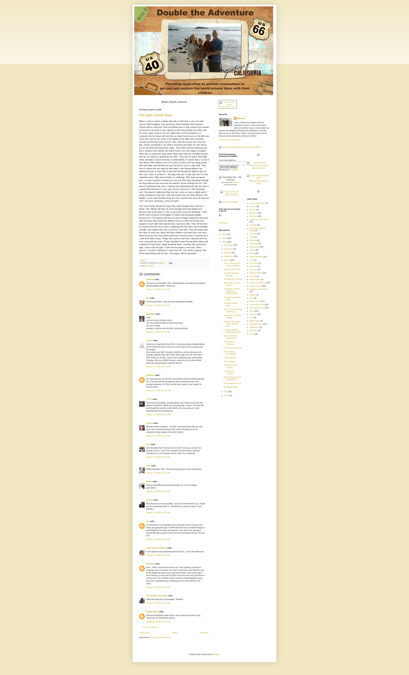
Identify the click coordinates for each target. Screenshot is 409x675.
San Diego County (257, 308)
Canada (252, 225)
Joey (251, 260)
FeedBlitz (234, 170)
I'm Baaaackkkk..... (231, 387)
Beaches (253, 216)
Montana (253, 266)
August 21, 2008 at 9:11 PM (158, 305)
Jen (148, 521)
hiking (252, 253)
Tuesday (149, 266)
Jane (148, 466)
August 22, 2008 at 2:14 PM (158, 603)
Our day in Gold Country (230, 366)
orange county (255, 286)
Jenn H (149, 340)
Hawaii (252, 250)
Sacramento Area (256, 304)
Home (174, 633)
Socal (251, 311)
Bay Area (253, 213)
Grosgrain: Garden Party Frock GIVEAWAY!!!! (232, 291)
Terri (148, 444)
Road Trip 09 (255, 301)
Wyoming (253, 331)
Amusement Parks (257, 203)
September (229, 256)
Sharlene (241, 118)
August (227, 260)
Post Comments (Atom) (161, 637)
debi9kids (150, 314)
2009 (224, 238)
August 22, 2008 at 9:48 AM (158, 539)
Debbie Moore (152, 612)
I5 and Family (229, 361)
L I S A (149, 399)
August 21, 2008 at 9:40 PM (158, 332)
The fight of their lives (155, 115)
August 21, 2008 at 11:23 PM (158, 414)
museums (253, 270)
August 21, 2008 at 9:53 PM (158, 366)
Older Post (203, 633)
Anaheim (236, 182)
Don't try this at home (233, 348)
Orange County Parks (258, 289)
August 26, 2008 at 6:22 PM (158, 622)
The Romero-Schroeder (157, 596)
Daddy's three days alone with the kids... (232, 323)
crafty (251, 237)
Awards (252, 210)
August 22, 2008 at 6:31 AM (158, 513)
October (227, 253)
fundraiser (253, 244)
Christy (149, 423)
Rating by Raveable (230, 195)
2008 (224, 242)
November (229, 249)
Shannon (150, 279)
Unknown (150, 375)
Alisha (149, 481)
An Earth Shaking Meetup (231, 274)
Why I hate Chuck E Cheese (232, 284)
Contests (253, 234)
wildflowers (254, 327)
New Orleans (255, 279)
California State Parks (258, 219)
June (226, 395)
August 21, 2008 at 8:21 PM (158, 289)
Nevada (252, 276)
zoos (251, 334)
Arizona (252, 206)
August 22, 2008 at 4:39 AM (158, 457)
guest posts (254, 247)
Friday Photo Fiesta (232, 269)
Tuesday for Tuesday (233, 279)
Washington (254, 321)
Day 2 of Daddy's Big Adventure (233, 310)
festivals (252, 240)
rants (251, 298)
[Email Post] (170, 263)
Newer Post (145, 633)
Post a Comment (150, 627)
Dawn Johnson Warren (156, 548)
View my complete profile (230, 140)
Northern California (257, 283)
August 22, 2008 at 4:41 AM (158, 473)
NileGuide (223, 223)
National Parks (255, 273)
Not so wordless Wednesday (231, 337)
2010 (224, 234)
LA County (253, 263)
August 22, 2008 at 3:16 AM (158, 436)
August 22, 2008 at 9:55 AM (158, 555)
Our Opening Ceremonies (230, 353)
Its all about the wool (232, 383)
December (229, 245)
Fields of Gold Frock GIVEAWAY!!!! (232, 378)
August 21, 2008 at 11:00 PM (158, 390)
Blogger (216, 654)
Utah (251, 318)
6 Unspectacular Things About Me (232, 331)
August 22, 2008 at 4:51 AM (158, 491)
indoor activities (256, 257)
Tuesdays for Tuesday (229, 343)
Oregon (252, 295)
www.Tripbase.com (228, 106)
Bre (148, 298)
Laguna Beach (230, 358)
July (226, 392)
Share (142, 260)
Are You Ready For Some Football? (232, 264)
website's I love (255, 324)
